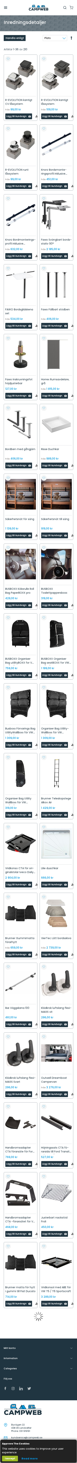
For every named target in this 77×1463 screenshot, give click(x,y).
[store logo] (38, 8)
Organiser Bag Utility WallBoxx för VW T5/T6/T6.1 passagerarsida (18, 804)
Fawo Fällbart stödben (55, 309)
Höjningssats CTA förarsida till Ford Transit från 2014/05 (55, 1151)
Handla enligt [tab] (15, 38)
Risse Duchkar (50, 449)
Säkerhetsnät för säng (19, 519)
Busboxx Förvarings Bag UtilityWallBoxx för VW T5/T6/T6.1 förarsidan (20, 732)
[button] (8, 59)
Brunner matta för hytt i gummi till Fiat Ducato (20, 1289)
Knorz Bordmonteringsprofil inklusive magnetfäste (20, 243)
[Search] (65, 7)
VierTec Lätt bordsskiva (56, 938)
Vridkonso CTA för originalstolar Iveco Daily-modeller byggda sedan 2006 (20, 874)
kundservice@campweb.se (26, 1437)
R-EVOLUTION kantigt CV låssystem (18, 102)
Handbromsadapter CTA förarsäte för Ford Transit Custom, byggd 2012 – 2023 (20, 1153)
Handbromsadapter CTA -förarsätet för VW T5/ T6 (20, 1221)
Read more (29, 1458)
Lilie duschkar (49, 868)
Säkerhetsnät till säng (55, 519)
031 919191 (24, 1431)
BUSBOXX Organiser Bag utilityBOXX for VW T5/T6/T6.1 (20, 662)
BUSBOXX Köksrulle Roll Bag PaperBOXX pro (19, 591)
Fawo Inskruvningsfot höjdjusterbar (19, 381)
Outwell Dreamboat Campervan (54, 1080)
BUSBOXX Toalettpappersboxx (54, 591)
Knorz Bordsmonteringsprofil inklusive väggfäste (54, 173)
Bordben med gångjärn (20, 449)
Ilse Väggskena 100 (17, 1008)
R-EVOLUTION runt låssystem (17, 172)
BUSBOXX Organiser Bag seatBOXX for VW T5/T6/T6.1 (55, 662)
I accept (10, 1458)
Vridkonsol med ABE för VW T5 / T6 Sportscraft (56, 1289)
